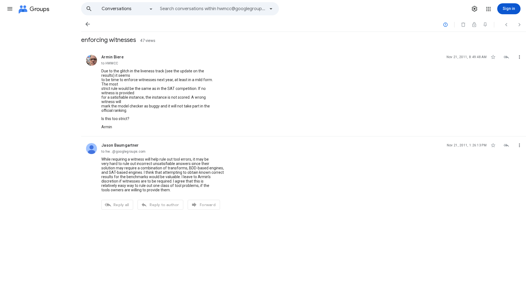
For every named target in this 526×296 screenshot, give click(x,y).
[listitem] (303, 92)
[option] (127, 8)
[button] (9, 8)
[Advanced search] (271, 8)
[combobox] (212, 8)
